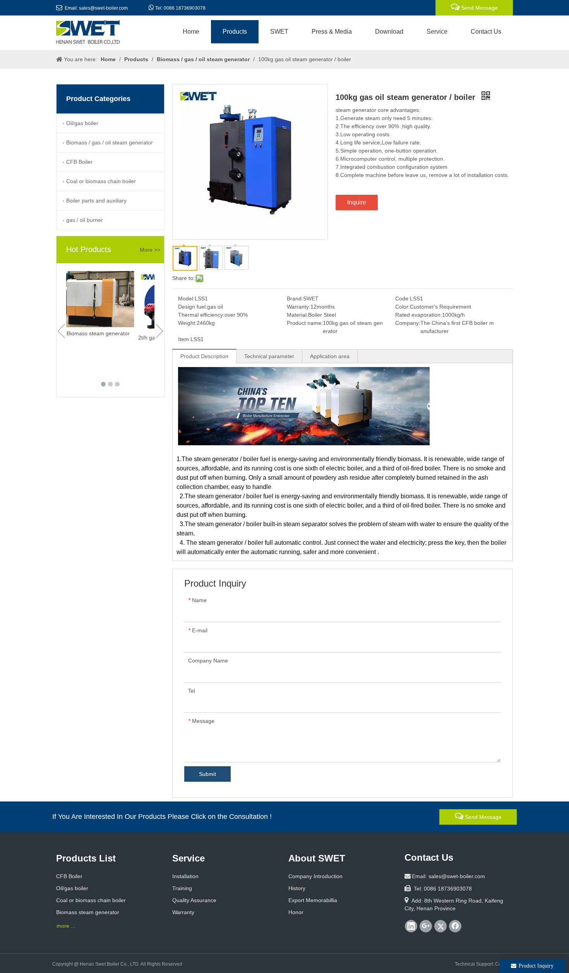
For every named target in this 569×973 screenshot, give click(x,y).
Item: (184, 339)
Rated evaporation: (418, 315)
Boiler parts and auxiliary (96, 200)
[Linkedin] (411, 926)
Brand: (295, 298)
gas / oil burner (84, 220)
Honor (295, 912)
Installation (185, 876)
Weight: (187, 323)
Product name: (305, 323)
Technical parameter (269, 356)
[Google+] (426, 926)
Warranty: (298, 307)
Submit (207, 774)
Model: (186, 298)
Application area (330, 356)
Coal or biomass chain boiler (101, 181)
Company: (407, 323)
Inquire (356, 202)
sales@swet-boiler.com (103, 8)
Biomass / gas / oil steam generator (109, 142)
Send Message (478, 8)
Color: (402, 307)
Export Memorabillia (312, 900)
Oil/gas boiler (82, 123)
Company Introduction (315, 876)
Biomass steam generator (87, 912)
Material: (297, 315)
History (296, 888)
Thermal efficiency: (201, 315)
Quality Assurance (194, 900)
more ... (66, 926)
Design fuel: (192, 307)
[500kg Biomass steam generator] (110, 299)
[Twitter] (440, 926)
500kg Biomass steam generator (108, 333)
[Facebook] (455, 926)
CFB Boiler (79, 162)
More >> (150, 249)
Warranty (183, 912)
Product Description (204, 356)
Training (182, 888)
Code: (402, 298)
